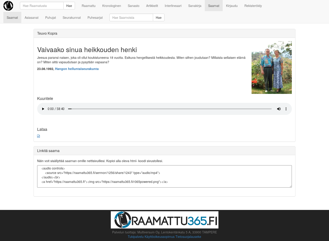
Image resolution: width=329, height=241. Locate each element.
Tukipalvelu (136, 236)
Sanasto (133, 5)
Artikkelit (152, 5)
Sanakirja (194, 5)
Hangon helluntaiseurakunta (77, 68)
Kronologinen (111, 5)
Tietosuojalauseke (188, 236)
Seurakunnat (72, 17)
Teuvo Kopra (47, 33)
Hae (69, 5)
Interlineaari (173, 5)
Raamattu (89, 5)
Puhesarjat (95, 17)
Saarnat (213, 5)
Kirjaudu (232, 5)
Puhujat (50, 17)
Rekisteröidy (253, 5)
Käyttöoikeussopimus (160, 236)
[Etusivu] (8, 5)
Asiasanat (31, 17)
